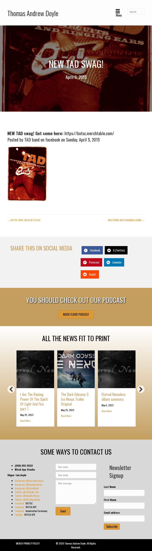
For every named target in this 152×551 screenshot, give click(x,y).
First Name (110, 500)
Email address (112, 512)
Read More (25, 420)
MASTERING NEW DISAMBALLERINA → (126, 220)
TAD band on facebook (42, 139)
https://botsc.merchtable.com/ (89, 133)
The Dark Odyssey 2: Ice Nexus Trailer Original (75, 399)
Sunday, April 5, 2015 (83, 139)
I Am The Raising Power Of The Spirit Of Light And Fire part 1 (34, 401)
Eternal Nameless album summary (113, 396)
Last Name (110, 487)
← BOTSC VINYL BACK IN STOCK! (23, 220)
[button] (11, 389)
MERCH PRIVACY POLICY (28, 543)
